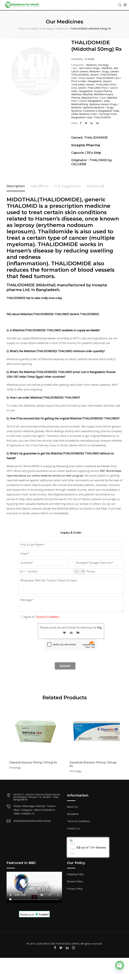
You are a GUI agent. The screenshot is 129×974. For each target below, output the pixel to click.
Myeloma (91, 64)
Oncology (103, 64)
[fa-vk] (97, 123)
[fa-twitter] (86, 123)
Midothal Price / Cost (93, 97)
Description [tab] (16, 186)
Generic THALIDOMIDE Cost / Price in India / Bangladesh (96, 79)
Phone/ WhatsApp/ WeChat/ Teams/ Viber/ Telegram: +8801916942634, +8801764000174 (34, 809)
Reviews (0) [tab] (95, 186)
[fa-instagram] (73, 947)
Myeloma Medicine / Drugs (98, 107)
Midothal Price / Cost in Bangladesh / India (94, 99)
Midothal (87, 94)
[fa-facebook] (80, 123)
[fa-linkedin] (92, 123)
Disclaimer (73, 814)
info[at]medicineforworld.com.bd (32, 820)
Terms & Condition (47, 617)
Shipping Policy (75, 874)
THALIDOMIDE (102, 117)
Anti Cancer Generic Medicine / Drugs (94, 69)
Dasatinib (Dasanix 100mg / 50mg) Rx (93, 764)
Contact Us (73, 828)
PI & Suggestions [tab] (67, 186)
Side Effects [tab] (39, 186)
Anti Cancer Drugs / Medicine (95, 68)
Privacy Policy (75, 888)
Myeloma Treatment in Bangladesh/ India (95, 110)
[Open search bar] (119, 4)
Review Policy (75, 881)
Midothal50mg (79, 104)
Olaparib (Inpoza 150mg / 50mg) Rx (33, 762)
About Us (72, 806)
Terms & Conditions (78, 821)
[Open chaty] (119, 965)
